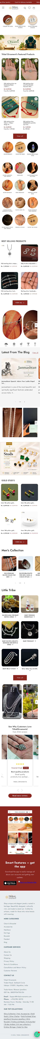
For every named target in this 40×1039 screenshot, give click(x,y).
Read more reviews (20, 796)
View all (20, 136)
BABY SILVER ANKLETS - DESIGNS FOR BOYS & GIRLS (10, 643)
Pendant (7, 939)
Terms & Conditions (11, 964)
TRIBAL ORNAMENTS (23, 1035)
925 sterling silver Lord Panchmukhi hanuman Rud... (28, 85)
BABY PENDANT (28, 641)
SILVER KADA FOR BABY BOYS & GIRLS (10, 616)
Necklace (7, 930)
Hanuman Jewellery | (19, 1019)
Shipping (7, 958)
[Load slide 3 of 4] (21, 48)
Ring (5, 942)
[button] (3, 8)
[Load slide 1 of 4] (16, 48)
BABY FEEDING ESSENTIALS (29, 616)
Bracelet (7, 936)
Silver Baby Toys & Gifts (29, 669)
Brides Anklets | (11, 1024)
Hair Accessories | (24, 1014)
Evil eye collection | (24, 1024)
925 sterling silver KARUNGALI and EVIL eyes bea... (29, 123)
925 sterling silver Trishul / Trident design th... (9, 123)
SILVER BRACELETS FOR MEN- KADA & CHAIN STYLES (25, 575)
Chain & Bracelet (10, 923)
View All (18, 303)
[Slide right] (24, 402)
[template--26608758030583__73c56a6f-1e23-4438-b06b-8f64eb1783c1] (20, 344)
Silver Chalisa (15, 1016)
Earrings (7, 933)
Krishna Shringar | (10, 1027)
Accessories (8, 927)
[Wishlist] (29, 8)
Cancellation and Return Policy (15, 967)
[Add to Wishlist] (16, 60)
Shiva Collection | (10, 1014)
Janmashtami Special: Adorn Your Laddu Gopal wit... (18, 382)
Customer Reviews (10, 970)
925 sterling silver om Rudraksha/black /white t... (10, 85)
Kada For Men (22, 1027)
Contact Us (8, 955)
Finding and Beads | (18, 1022)
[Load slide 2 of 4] (18, 48)
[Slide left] (15, 402)
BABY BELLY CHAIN (9, 669)
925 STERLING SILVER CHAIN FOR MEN (9, 575)
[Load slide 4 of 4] (24, 48)
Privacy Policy (9, 961)
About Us (7, 952)
